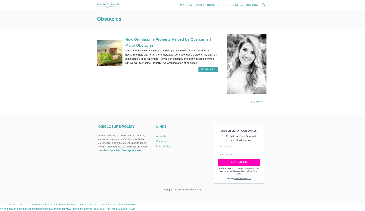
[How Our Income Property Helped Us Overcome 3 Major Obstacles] (109, 54)
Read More (209, 70)
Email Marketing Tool (242, 179)
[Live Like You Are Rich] (122, 5)
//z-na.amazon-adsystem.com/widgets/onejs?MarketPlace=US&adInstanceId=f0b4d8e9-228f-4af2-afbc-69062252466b (67, 204)
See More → (258, 101)
